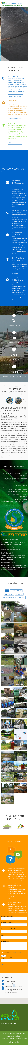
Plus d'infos (14, 36)
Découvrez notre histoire (15, 96)
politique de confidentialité (17, 952)
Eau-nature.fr (13, 1023)
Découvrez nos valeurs (15, 118)
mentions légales (5, 1038)
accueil (25, 1038)
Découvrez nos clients (15, 143)
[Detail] (7, 606)
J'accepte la (7, 952)
